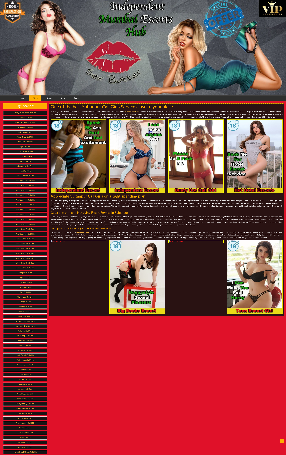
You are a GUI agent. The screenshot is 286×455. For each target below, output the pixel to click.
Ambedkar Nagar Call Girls (25, 326)
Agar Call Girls (25, 147)
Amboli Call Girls (25, 379)
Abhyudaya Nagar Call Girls (25, 122)
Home (22, 98)
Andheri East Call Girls (25, 399)
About (35, 98)
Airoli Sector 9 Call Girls (25, 268)
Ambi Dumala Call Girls (25, 355)
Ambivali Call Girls (25, 375)
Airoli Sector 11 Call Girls (25, 185)
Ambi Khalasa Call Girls (25, 360)
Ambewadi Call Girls (25, 341)
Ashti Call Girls (25, 437)
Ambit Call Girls (25, 370)
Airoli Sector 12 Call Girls (25, 190)
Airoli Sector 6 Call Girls (25, 253)
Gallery (49, 98)
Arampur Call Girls (25, 413)
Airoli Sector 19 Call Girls (25, 224)
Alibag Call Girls (25, 302)
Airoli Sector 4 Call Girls (25, 244)
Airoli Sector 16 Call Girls (25, 210)
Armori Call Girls (25, 428)
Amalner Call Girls (25, 307)
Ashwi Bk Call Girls (25, 442)
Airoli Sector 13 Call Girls (25, 195)
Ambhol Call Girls (25, 345)
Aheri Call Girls (25, 161)
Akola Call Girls (25, 287)
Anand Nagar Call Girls (25, 394)
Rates (63, 98)
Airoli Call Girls (25, 171)
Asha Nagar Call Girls (25, 433)
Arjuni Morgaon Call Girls (25, 423)
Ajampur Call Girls (25, 273)
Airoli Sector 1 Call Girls (25, 176)
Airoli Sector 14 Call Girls (25, 200)
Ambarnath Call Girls (25, 316)
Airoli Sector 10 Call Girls (25, 181)
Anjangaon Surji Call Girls (25, 404)
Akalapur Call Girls (25, 282)
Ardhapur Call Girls (25, 418)
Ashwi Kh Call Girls (25, 447)
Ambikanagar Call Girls (25, 365)
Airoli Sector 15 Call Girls (25, 205)
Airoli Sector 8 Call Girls (25, 263)
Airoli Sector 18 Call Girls (25, 219)
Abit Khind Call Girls (25, 127)
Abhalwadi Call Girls (25, 117)
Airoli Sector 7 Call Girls (25, 258)
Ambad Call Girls (25, 311)
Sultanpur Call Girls (132, 112)
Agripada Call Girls (25, 156)
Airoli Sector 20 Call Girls (25, 234)
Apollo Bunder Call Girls (25, 408)
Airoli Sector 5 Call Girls (25, 248)
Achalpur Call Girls (25, 132)
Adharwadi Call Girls (25, 142)
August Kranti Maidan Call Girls (25, 452)
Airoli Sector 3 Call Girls (25, 239)
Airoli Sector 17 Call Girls (25, 214)
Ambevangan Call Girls (25, 336)
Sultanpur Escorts (83, 232)
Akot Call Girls (25, 292)
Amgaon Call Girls (25, 384)
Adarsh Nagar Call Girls (25, 137)
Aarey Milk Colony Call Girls (25, 113)
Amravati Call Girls (25, 389)
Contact (76, 98)
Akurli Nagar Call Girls (25, 297)
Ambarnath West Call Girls (25, 321)
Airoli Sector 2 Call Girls (25, 229)
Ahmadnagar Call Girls (25, 166)
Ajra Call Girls (25, 277)
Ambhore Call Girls (25, 350)
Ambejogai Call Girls (25, 331)
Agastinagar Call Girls (25, 151)
